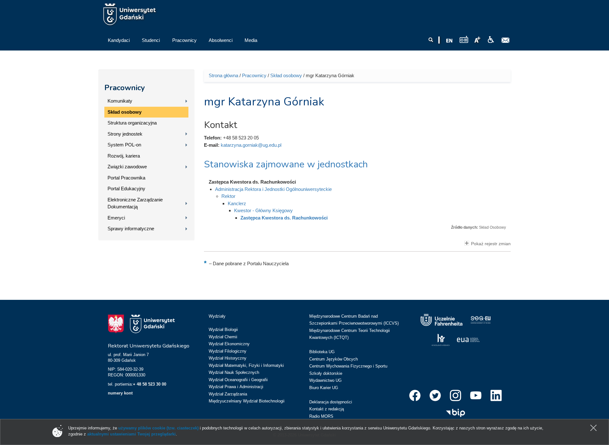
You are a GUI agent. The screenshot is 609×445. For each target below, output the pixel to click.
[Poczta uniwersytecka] (506, 40)
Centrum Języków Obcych (333, 359)
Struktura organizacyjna (132, 122)
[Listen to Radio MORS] (464, 39)
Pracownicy (124, 88)
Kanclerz (237, 203)
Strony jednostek (125, 134)
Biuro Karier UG (323, 387)
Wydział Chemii (223, 336)
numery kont (120, 393)
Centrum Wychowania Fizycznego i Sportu (348, 366)
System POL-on (124, 144)
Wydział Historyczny (227, 358)
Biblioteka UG (322, 351)
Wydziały (217, 316)
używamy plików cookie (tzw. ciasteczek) (158, 428)
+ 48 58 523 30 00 (149, 384)
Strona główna (223, 75)
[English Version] (449, 41)
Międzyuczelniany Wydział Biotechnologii (247, 401)
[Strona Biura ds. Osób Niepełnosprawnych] (490, 40)
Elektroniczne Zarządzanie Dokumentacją (135, 203)
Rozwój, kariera (124, 155)
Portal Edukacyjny (126, 188)
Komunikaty (120, 101)
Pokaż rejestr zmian (491, 243)
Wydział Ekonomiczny (229, 343)
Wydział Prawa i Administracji (236, 386)
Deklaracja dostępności (330, 402)
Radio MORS (321, 416)
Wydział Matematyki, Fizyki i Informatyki (246, 365)
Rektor (228, 196)
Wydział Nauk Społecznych (234, 372)
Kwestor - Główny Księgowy (263, 210)
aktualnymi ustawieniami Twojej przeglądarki (131, 434)
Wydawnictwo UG (325, 380)
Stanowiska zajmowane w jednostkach (286, 164)
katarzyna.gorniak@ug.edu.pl (251, 145)
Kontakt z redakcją (326, 409)
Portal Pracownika (126, 177)
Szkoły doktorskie (325, 373)
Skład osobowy (124, 112)
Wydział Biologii (223, 329)
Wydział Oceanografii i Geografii (238, 379)
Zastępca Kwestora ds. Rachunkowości (284, 217)
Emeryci (116, 217)
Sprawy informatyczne (131, 228)
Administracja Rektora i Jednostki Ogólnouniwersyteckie (273, 189)
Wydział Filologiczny (227, 351)
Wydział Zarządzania (228, 394)
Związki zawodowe (127, 166)
